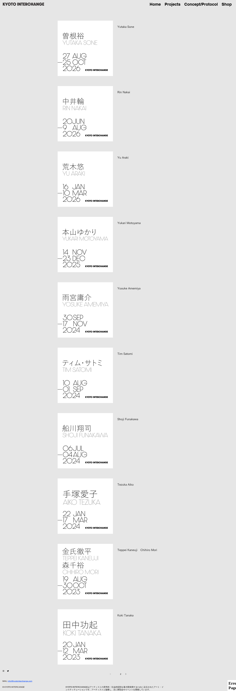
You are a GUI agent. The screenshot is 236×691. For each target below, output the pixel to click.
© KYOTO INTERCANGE (13, 687)
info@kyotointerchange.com (20, 681)
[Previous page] (110, 674)
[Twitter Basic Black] (8, 671)
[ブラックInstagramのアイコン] (3, 671)
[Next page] (126, 674)
